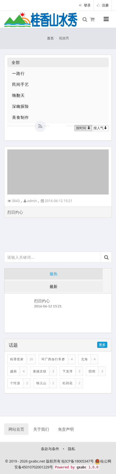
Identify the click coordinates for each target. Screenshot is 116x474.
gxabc (81, 467)
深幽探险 (20, 106)
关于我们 (41, 429)
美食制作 (20, 117)
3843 (15, 200)
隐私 (71, 448)
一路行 (18, 73)
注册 (105, 5)
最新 (53, 286)
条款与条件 (50, 448)
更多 (102, 344)
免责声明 (66, 429)
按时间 (81, 128)
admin (31, 200)
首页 (50, 38)
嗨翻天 (18, 95)
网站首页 (16, 429)
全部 (16, 62)
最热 (53, 273)
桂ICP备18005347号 (77, 461)
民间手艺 (20, 84)
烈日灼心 (42, 300)
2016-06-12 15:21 (58, 200)
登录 (87, 5)
